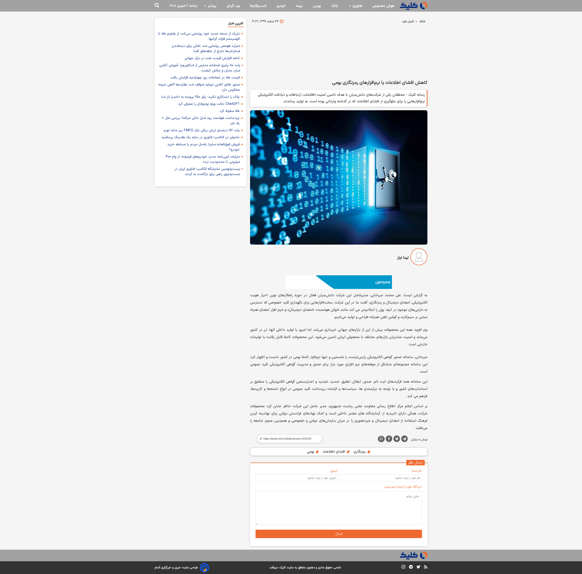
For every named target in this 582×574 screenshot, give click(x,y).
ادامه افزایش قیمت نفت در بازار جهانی (212, 58)
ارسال (338, 533)
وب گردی (233, 6)
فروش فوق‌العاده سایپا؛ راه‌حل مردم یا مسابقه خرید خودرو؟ (203, 147)
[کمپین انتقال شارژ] (338, 282)
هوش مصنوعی (383, 6)
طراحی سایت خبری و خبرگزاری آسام (176, 567)
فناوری (356, 6)
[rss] (425, 567)
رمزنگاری (360, 451)
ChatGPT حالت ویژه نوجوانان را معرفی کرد (209, 104)
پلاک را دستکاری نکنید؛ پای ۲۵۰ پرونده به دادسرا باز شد (200, 97)
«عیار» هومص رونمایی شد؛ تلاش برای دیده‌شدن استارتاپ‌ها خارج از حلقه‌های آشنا (206, 48)
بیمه (299, 6)
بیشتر (211, 6)
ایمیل (333, 471)
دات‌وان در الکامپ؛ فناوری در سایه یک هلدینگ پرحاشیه (201, 137)
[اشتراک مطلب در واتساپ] (381, 439)
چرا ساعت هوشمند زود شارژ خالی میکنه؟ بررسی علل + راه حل (201, 120)
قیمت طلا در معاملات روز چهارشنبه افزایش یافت (205, 77)
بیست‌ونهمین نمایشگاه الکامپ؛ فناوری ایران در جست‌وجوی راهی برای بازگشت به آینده (207, 171)
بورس (317, 6)
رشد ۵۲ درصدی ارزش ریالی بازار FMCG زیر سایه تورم (202, 130)
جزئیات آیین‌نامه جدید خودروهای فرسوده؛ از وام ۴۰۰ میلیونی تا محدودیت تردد (203, 159)
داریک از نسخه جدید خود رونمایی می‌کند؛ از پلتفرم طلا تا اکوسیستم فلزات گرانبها (199, 36)
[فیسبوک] (389, 439)
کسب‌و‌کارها (258, 6)
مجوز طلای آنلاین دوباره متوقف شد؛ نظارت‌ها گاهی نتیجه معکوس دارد (199, 87)
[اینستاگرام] (403, 568)
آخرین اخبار (235, 23)
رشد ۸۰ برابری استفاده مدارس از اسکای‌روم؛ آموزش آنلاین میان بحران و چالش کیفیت (199, 68)
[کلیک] (413, 6)
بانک (334, 6)
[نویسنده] (418, 257)
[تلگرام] (404, 439)
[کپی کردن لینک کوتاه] (287, 438)
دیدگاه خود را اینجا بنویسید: (403, 486)
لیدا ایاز (403, 258)
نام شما (417, 471)
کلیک (282, 567)
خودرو (281, 6)
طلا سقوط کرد (230, 111)
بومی (311, 451)
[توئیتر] (396, 439)
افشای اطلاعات (334, 451)
